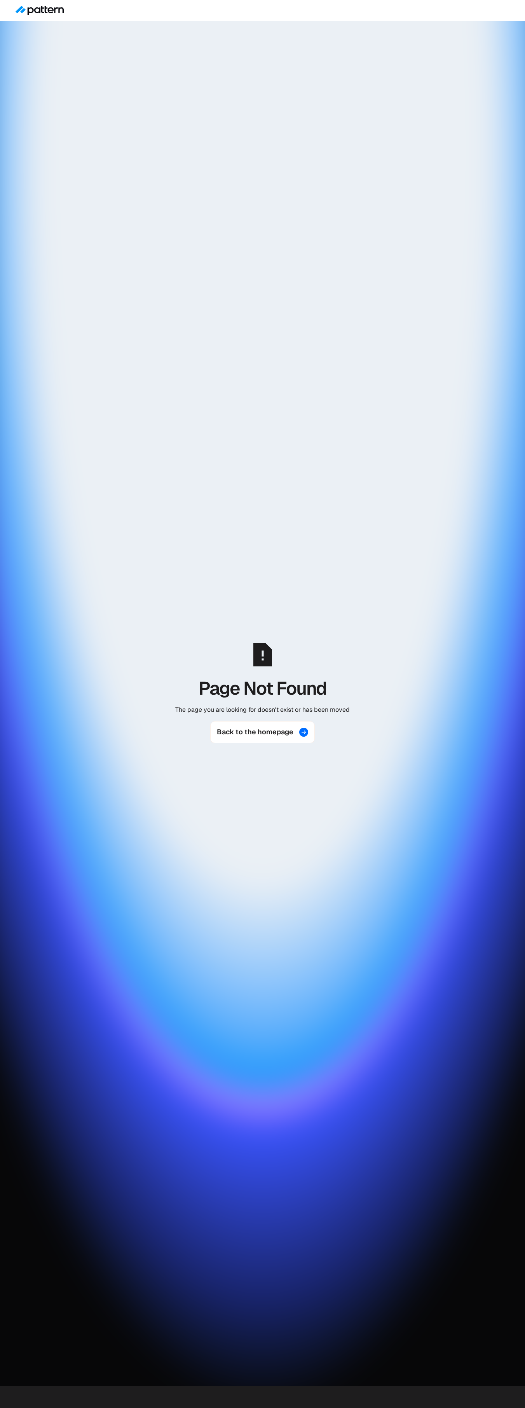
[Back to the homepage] (262, 732)
